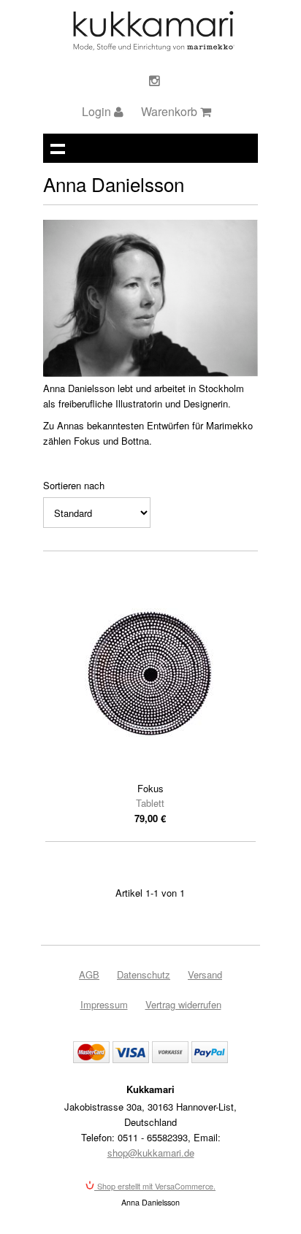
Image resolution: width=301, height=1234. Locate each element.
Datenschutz (143, 974)
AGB (89, 974)
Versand (205, 974)
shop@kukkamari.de (150, 1153)
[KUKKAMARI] (153, 47)
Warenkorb (170, 111)
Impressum (104, 1004)
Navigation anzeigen (57, 148)
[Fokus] (150, 673)
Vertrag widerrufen (183, 1004)
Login (98, 111)
